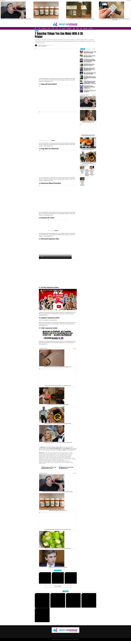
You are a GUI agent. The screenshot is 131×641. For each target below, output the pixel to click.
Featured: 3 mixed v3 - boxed (66, 454)
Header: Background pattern (55, 457)
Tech (60, 28)
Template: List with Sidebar (66, 461)
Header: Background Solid (65, 457)
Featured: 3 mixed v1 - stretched (66, 453)
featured (50, 452)
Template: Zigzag (42, 463)
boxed (46, 452)
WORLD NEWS (85, 28)
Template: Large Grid (43, 461)
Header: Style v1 (42, 458)
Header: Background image (44, 457)
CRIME (81, 28)
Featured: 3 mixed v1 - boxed (55, 453)
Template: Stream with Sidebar (68, 462)
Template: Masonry (42, 462)
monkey (73, 458)
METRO (74, 28)
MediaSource (53, 140)
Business (63, 28)
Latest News (91, 28)
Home (39, 28)
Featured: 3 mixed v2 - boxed (44, 454)
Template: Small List (50, 462)
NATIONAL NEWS (44, 28)
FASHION (53, 28)
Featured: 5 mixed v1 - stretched (55, 456)
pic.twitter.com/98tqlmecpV (63, 335)
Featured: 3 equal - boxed (68, 452)
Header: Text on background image (65, 458)
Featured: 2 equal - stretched (57, 452)
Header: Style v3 (55, 458)
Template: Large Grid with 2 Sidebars (54, 461)
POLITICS (49, 28)
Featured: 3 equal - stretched (44, 453)
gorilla (63, 456)
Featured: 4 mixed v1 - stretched (65, 455)
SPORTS (57, 28)
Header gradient (68, 456)
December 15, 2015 (57, 338)
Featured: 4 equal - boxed (43, 455)
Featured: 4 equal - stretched (54, 455)
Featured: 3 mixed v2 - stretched (55, 454)
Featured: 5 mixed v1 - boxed (44, 456)
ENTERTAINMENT (69, 28)
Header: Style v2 (48, 458)
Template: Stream (58, 462)
